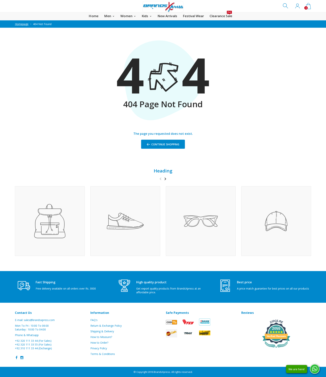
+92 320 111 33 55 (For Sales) (33, 344)
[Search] (286, 6)
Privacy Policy (98, 348)
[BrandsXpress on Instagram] (22, 357)
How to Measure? (101, 337)
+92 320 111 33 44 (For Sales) (33, 341)
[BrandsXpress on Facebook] (16, 357)
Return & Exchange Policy (106, 325)
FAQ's (94, 320)
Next (165, 178)
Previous (160, 178)
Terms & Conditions (102, 354)
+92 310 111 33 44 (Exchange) (33, 348)
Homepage (21, 24)
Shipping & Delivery (102, 331)
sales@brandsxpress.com (39, 320)
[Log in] (297, 6)
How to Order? (99, 342)
